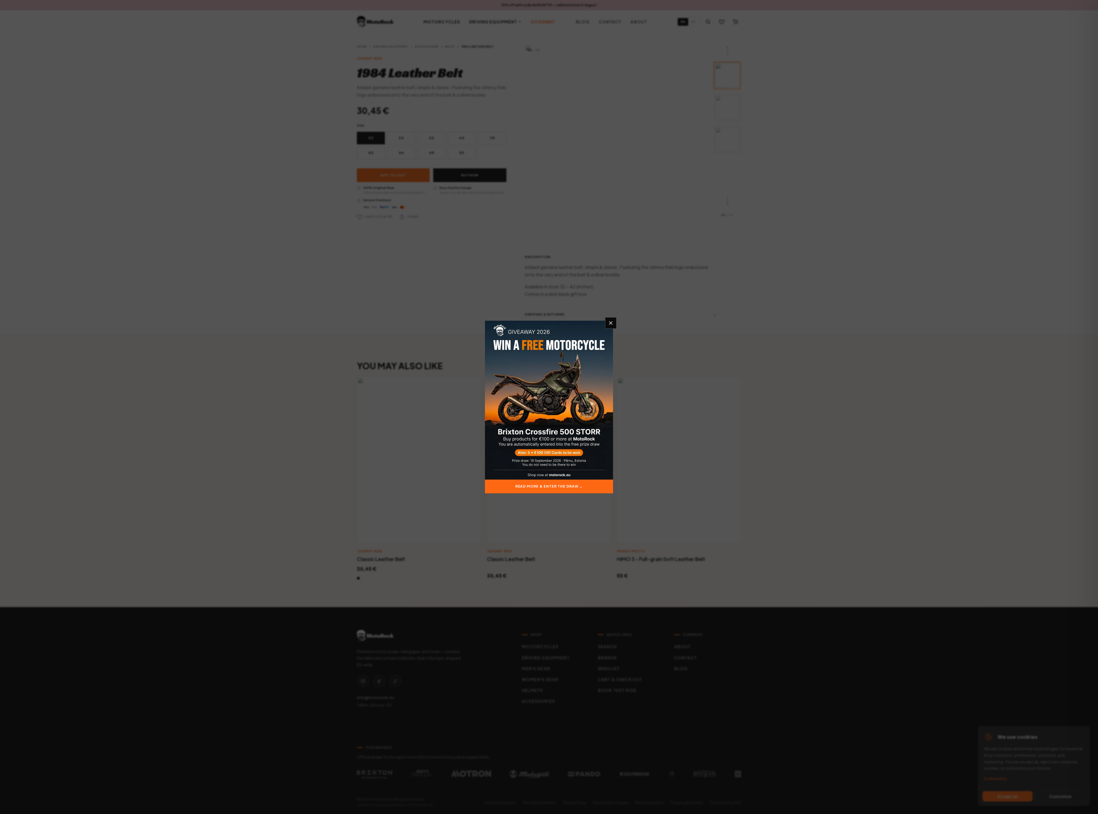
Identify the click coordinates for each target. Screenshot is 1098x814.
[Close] (610, 323)
